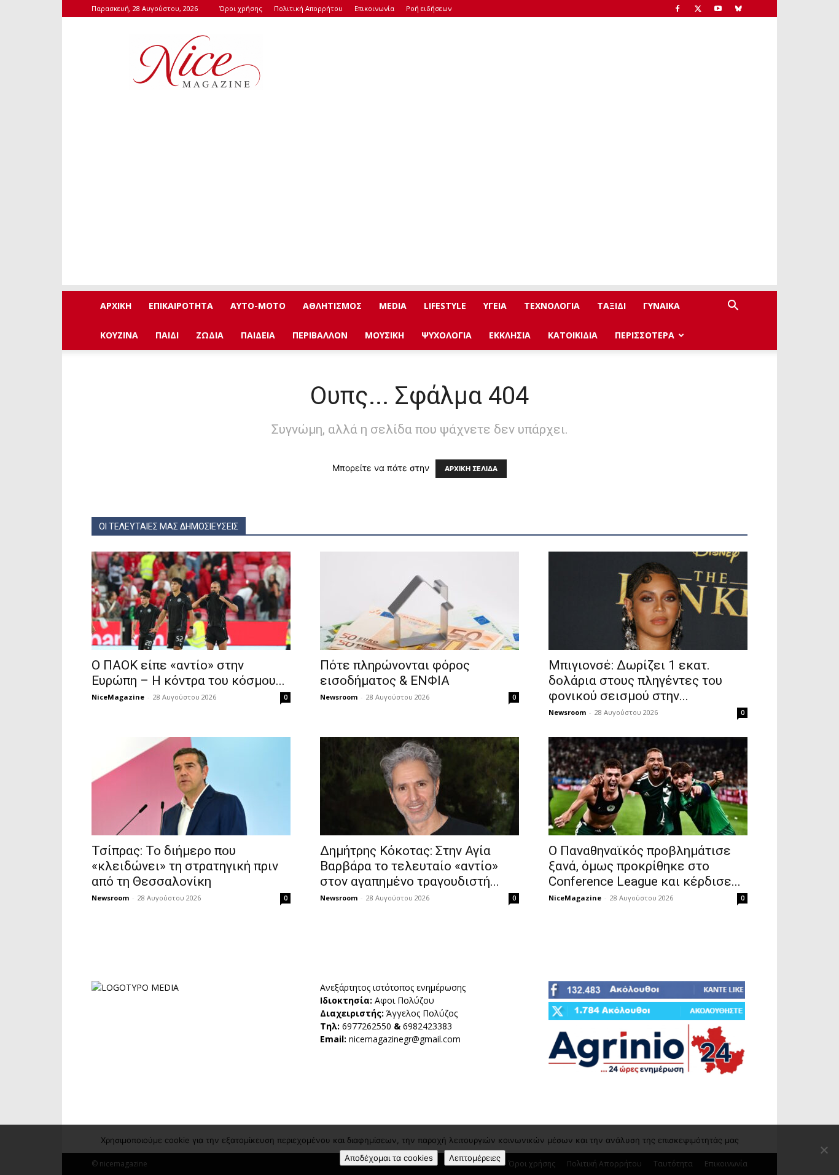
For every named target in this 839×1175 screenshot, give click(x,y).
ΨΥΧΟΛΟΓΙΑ (446, 335)
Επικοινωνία (374, 8)
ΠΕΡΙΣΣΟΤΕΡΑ (644, 335)
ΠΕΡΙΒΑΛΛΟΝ (320, 335)
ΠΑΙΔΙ (167, 335)
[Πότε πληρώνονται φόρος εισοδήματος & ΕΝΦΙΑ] (419, 601)
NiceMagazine (118, 696)
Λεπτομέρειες (475, 1158)
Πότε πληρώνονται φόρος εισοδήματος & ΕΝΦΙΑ (395, 673)
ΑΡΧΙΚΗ (115, 305)
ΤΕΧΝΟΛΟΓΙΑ (552, 305)
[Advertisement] (523, 62)
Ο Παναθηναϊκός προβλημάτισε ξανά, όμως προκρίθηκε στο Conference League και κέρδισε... (644, 866)
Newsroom (338, 696)
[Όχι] (824, 1150)
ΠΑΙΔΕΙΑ (258, 335)
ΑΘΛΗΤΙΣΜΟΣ (332, 305)
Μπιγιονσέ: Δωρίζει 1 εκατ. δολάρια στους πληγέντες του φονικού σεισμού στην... (635, 680)
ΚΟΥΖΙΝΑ (119, 335)
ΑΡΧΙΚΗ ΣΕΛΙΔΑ (471, 468)
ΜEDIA (393, 305)
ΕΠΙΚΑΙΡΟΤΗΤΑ (181, 305)
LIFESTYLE (445, 305)
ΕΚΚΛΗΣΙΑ (510, 335)
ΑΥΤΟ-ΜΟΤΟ (258, 305)
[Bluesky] (738, 8)
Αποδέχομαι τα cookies (389, 1158)
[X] (698, 8)
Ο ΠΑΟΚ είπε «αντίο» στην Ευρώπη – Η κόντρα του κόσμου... (188, 673)
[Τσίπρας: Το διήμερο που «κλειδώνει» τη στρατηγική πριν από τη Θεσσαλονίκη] (191, 786)
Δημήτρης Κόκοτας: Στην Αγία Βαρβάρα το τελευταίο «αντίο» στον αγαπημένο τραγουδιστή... (409, 866)
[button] (732, 307)
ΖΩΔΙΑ (210, 335)
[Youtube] (718, 8)
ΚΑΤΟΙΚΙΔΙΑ (573, 335)
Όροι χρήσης (240, 8)
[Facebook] (677, 8)
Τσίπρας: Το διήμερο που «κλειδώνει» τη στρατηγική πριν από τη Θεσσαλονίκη (185, 866)
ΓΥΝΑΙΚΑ (661, 305)
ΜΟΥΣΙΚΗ (384, 335)
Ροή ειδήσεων (428, 8)
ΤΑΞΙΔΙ (611, 305)
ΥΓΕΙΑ (495, 305)
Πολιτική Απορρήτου (308, 8)
